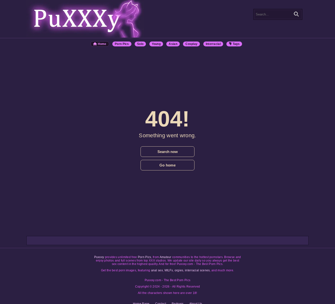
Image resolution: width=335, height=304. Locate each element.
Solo (140, 44)
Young (156, 44)
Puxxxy (99, 257)
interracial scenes (197, 270)
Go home (167, 165)
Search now (167, 152)
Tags (236, 44)
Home (101, 44)
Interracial (213, 44)
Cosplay (191, 44)
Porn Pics (122, 44)
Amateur (165, 257)
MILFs (169, 270)
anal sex (157, 270)
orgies (179, 270)
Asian (173, 44)
